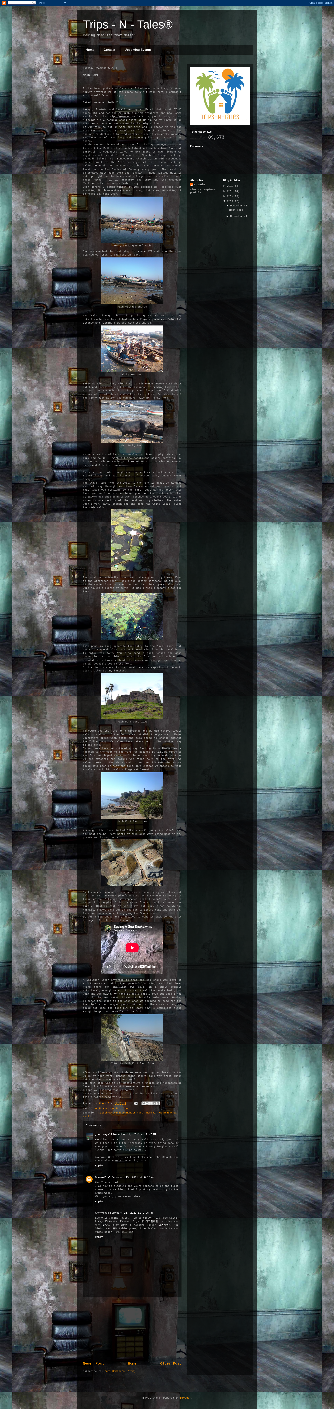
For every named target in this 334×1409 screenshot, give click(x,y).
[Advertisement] (132, 1329)
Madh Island (120, 1108)
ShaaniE (100, 1177)
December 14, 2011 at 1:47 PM (134, 1134)
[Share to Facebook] (154, 1103)
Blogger (185, 1397)
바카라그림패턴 (149, 1221)
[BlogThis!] (147, 1103)
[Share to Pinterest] (158, 1103)
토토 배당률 (102, 1225)
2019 (231, 186)
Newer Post (93, 1364)
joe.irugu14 (103, 1134)
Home (90, 49)
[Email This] (143, 1103)
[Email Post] (136, 1103)
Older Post (170, 1364)
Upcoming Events (137, 49)
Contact (109, 49)
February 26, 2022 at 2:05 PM (131, 1212)
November (237, 216)
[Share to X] (151, 1103)
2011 (231, 201)
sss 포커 (112, 1228)
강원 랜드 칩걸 (124, 1232)
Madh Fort (102, 1108)
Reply (99, 1165)
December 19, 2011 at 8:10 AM (133, 1177)
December (237, 205)
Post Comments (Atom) (120, 1371)
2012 (231, 196)
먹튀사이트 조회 (169, 1225)
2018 (231, 191)
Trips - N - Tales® (128, 24)
